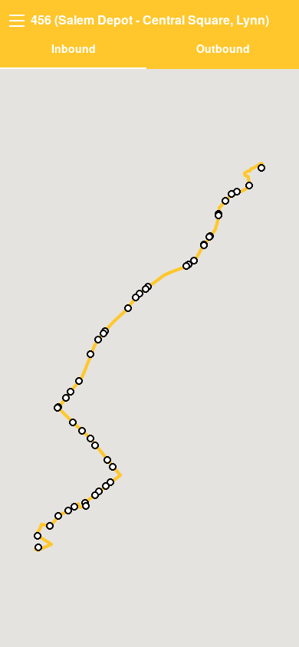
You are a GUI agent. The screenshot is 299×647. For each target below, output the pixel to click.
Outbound (223, 48)
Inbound (73, 48)
